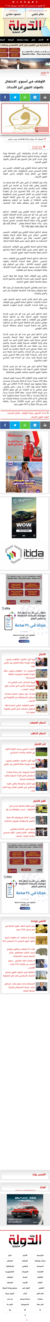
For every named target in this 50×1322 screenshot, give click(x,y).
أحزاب (25, 1293)
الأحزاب (25, 1282)
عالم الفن (40, 1293)
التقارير (25, 1266)
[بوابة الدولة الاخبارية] (25, 1209)
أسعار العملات (38, 722)
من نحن (10, 1298)
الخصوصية (25, 1304)
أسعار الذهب (38, 733)
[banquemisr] (25, 52)
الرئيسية (40, 1255)
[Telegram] (35, 97)
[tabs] (13, 2)
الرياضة (11, 39)
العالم (40, 1282)
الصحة (25, 1277)
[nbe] (25, 63)
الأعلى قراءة (38, 921)
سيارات (40, 1298)
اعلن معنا (40, 1304)
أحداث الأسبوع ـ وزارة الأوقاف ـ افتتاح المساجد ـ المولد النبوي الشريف (27, 415)
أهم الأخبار (39, 801)
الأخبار (40, 39)
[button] (3, 1209)
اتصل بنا (10, 1304)
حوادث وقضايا (22, 39)
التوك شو (26, 1288)
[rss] (25, 2)
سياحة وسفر (25, 1298)
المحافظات (10, 1266)
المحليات (10, 1282)
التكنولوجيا (9, 1271)
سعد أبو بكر (37, 147)
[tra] (25, 893)
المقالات (10, 1277)
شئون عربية (9, 1293)
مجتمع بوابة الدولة (10, 1288)
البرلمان (10, 1260)
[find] (21, 2)
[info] (17, 2)
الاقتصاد (40, 1271)
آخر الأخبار (40, 744)
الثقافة (40, 1277)
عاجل (33, 39)
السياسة (40, 1266)
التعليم (41, 1288)
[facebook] (37, 2)
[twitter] (33, 2)
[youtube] (29, 2)
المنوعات (25, 1271)
